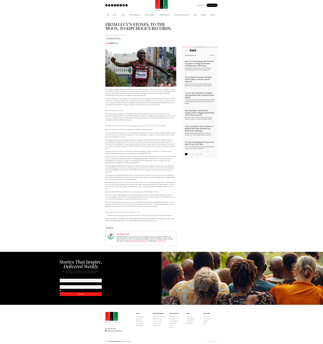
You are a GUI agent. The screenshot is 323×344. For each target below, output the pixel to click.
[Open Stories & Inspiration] (140, 15)
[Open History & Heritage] (155, 15)
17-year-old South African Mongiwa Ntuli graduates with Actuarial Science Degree (199, 95)
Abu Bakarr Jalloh (123, 234)
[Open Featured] (215, 15)
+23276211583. (161, 241)
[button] (191, 50)
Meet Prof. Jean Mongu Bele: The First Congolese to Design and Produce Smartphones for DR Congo (199, 63)
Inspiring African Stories (113, 38)
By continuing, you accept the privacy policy (72, 290)
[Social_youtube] (123, 5)
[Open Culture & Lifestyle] (170, 15)
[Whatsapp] (126, 5)
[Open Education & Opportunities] (189, 15)
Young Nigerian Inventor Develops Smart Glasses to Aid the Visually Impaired (198, 79)
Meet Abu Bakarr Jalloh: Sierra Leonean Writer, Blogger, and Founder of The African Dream (200, 113)
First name (62, 277)
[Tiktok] (121, 5)
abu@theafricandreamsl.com (139, 241)
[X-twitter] (115, 5)
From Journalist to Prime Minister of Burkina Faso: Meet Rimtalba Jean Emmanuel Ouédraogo (199, 128)
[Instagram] (112, 5)
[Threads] (118, 5)
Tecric (216, 341)
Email (61, 284)
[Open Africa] (117, 15)
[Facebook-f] (106, 5)
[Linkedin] (109, 5)
